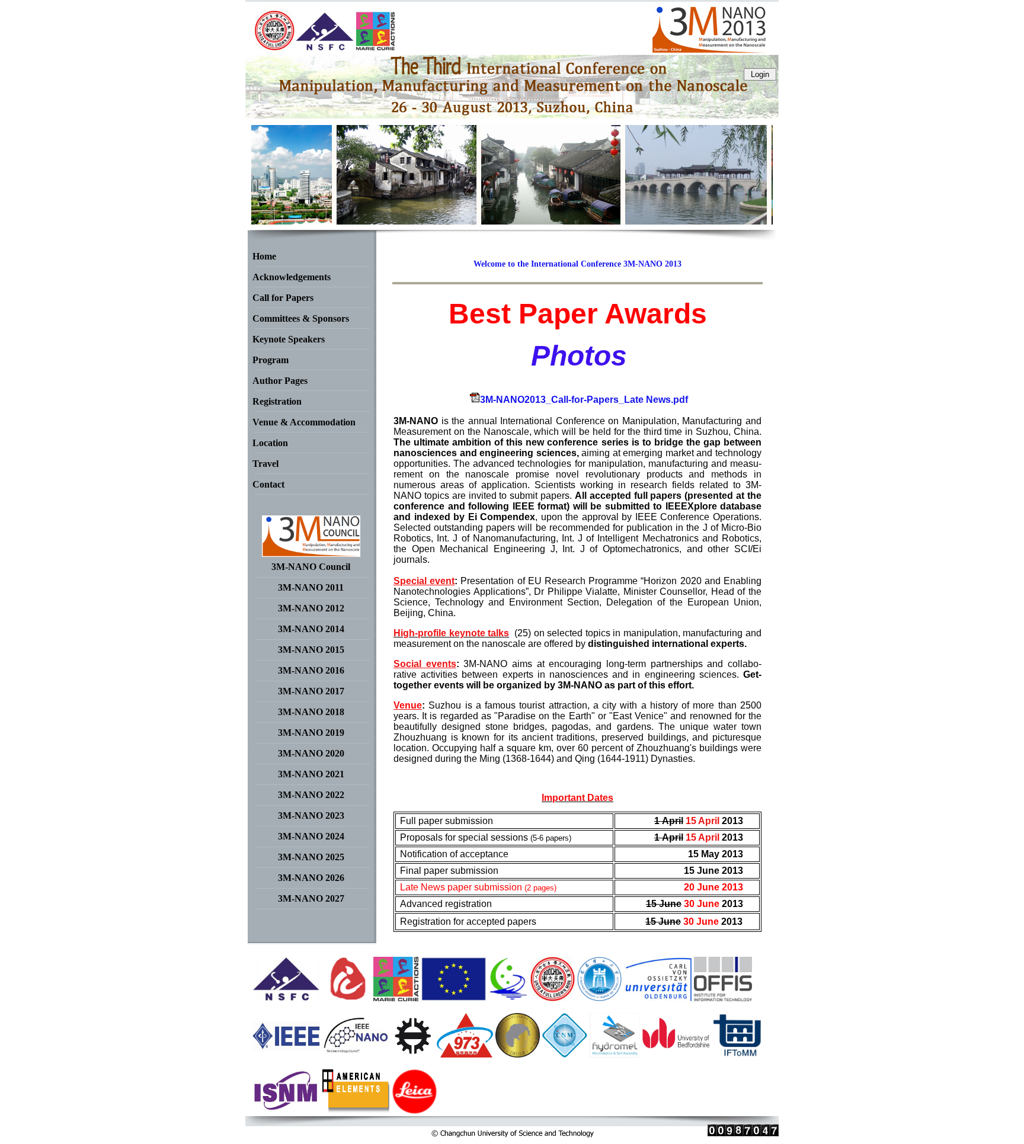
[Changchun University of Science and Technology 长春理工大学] (599, 998)
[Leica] (414, 1110)
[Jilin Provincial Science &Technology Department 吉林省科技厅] (508, 998)
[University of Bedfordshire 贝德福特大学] (676, 1054)
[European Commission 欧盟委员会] (396, 998)
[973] (464, 1054)
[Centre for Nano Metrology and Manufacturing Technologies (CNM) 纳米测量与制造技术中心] (564, 1054)
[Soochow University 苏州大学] (552, 998)
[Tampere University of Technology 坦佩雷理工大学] (413, 1054)
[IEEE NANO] (355, 1054)
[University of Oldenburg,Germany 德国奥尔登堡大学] (658, 998)
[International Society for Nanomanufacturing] (286, 1110)
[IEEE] (286, 1054)
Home (264, 256)
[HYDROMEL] (615, 1054)
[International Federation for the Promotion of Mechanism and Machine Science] (737, 1054)
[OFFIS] (723, 998)
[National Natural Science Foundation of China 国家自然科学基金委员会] (286, 998)
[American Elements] (356, 1110)
